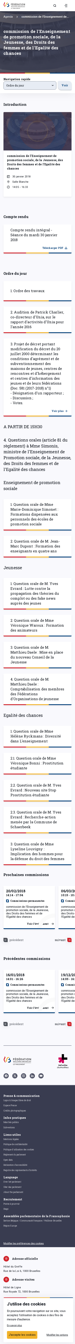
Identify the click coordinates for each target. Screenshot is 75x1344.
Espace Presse (10, 1105)
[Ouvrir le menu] (66, 5)
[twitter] (14, 1075)
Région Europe (10, 1225)
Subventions (9, 1127)
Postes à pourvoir (11, 1203)
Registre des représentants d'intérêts (20, 1170)
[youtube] (41, 1075)
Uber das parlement (12, 1187)
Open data (8, 1159)
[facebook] (6, 1075)
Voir (65, 85)
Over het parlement (12, 1181)
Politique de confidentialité (15, 1144)
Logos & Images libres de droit (17, 1100)
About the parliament (13, 1192)
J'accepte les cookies (22, 1334)
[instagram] (23, 1075)
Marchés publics (11, 1122)
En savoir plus (14, 1325)
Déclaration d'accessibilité (15, 1164)
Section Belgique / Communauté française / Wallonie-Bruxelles (32, 1220)
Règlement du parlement (14, 1154)
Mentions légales (11, 1139)
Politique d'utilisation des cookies (18, 1149)
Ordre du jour (15, 85)
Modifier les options (57, 1334)
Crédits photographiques (14, 1110)
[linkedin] (32, 1075)
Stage (5, 1208)
